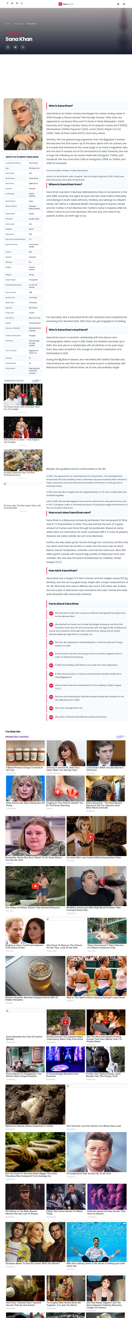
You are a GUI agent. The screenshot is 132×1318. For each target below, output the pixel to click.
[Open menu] (118, 3)
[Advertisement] (66, 74)
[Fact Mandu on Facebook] (7, 3)
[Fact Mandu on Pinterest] (17, 3)
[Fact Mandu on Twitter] (12, 3)
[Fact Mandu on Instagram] (22, 3)
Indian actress (14, 33)
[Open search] (124, 3)
